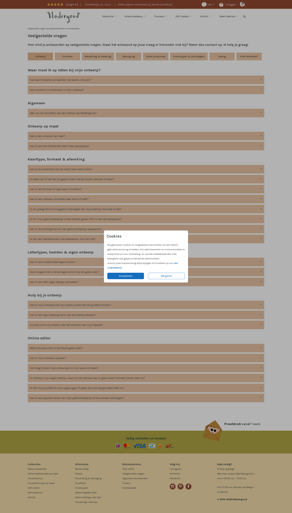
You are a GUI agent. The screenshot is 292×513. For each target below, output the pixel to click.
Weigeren (166, 275)
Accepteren (125, 275)
